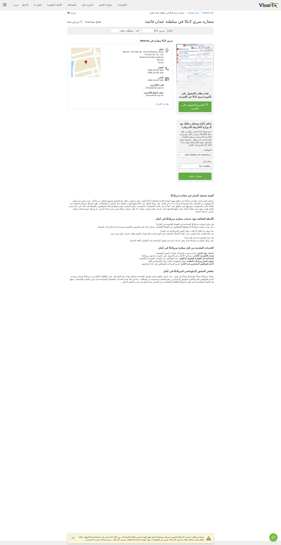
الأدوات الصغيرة (54, 5)
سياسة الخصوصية (93, 539)
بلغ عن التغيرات (162, 104)
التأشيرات (122, 5)
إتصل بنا (37, 5)
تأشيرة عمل (87, 5)
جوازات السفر (105, 5)
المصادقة (72, 5)
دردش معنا (73, 21)
